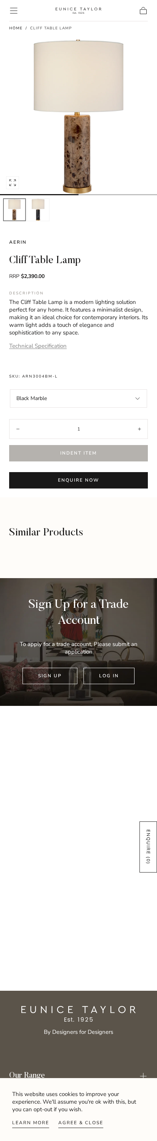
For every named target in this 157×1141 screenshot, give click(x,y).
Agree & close (80, 1123)
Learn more (30, 1123)
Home (15, 28)
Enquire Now (78, 480)
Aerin (18, 242)
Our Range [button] (27, 1076)
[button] (13, 10)
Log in (109, 676)
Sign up (50, 676)
